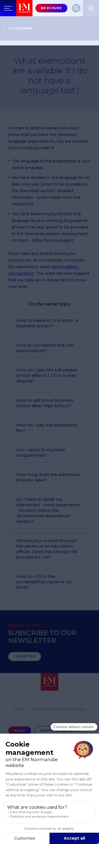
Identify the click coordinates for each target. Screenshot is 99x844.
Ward (20, 731)
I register (24, 656)
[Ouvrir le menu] (91, 8)
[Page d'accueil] (24, 8)
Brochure (51, 8)
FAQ (18, 709)
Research (76, 8)
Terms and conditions (58, 709)
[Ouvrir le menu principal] (8, 8)
